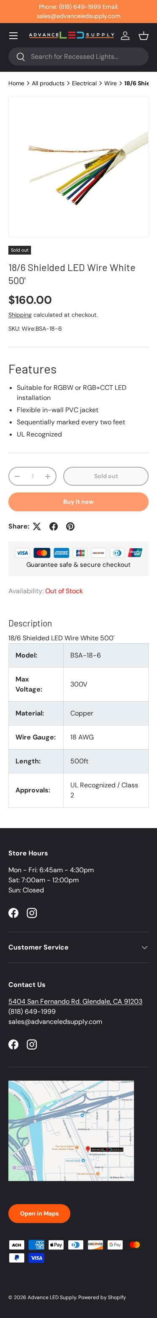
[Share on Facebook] (53, 526)
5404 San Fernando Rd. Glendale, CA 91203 (75, 1001)
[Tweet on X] (36, 526)
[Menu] (13, 35)
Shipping (20, 314)
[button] (143, 35)
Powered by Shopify (102, 1297)
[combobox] (78, 56)
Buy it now (78, 501)
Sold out (106, 476)
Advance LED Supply (52, 1297)
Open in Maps (39, 1213)
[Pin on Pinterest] (70, 526)
